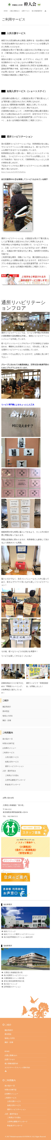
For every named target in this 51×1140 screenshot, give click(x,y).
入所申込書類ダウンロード (15, 780)
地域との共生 (7, 716)
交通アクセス (10, 1059)
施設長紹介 (6, 707)
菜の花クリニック (10, 984)
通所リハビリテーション (14, 766)
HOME (7, 1051)
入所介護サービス (12, 757)
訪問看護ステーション (12, 987)
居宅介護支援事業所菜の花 (13, 981)
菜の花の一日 (7, 739)
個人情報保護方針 (11, 1063)
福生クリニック (9, 931)
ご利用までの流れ (12, 775)
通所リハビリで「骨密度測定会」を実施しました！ (37, 684)
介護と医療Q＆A (11, 1055)
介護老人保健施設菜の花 (12, 972)
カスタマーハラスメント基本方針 (17, 1068)
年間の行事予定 (8, 743)
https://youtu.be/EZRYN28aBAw (13, 172)
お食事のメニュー (9, 748)
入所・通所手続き (9, 771)
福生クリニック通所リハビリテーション (18, 934)
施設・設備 (6, 720)
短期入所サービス (12, 762)
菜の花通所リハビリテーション (15, 975)
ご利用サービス (8, 753)
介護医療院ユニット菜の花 (13, 978)
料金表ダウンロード (12, 785)
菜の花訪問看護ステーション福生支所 (18, 937)
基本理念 (5, 711)
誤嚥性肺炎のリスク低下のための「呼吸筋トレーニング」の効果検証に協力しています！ (12, 688)
